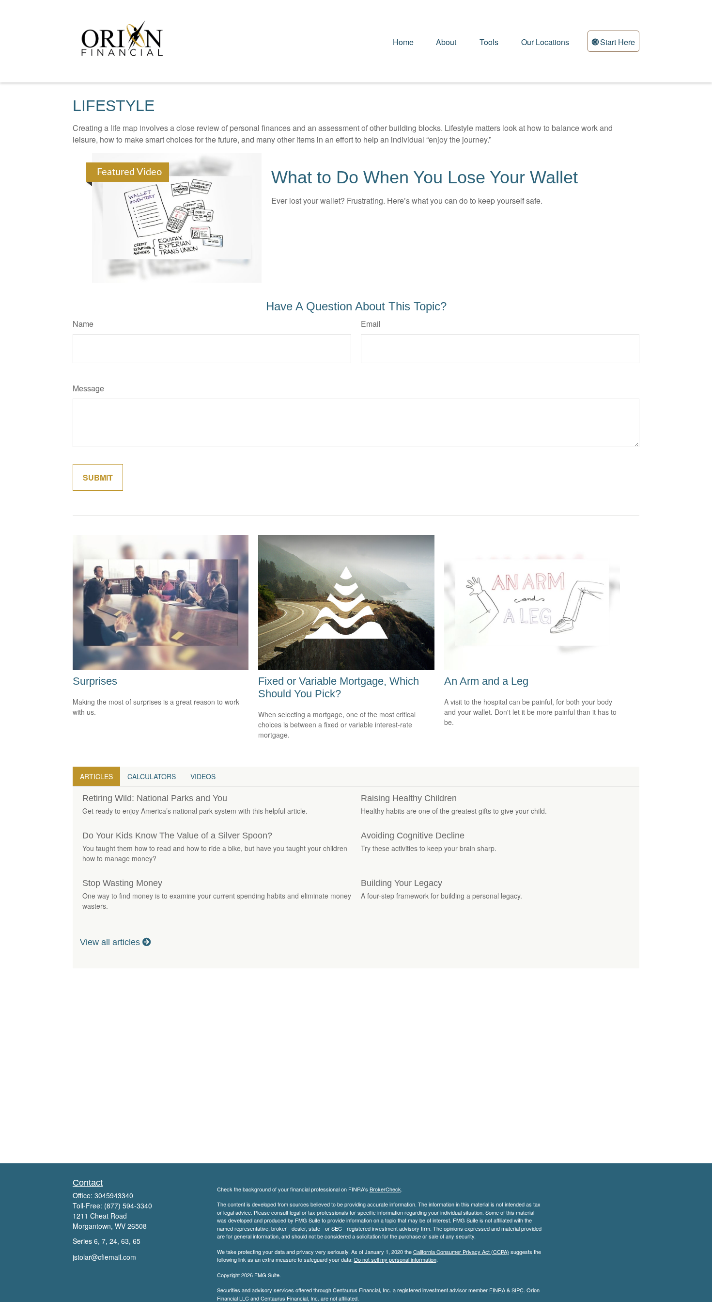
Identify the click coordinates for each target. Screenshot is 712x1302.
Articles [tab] (96, 776)
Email (371, 323)
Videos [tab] (203, 776)
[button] (403, 41)
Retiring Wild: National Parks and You (154, 798)
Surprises (95, 681)
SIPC (517, 1290)
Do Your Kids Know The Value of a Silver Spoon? (177, 835)
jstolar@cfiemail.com (104, 1257)
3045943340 (113, 1195)
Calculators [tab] (151, 776)
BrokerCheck (385, 1189)
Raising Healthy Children (409, 798)
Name (83, 323)
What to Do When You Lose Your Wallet (424, 177)
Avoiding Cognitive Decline (412, 835)
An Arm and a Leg (486, 681)
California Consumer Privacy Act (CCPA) (461, 1251)
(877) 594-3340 (128, 1205)
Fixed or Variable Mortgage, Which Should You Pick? (338, 687)
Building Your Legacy (401, 883)
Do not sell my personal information (395, 1259)
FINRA (497, 1290)
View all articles (111, 942)
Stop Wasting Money (122, 883)
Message (88, 388)
